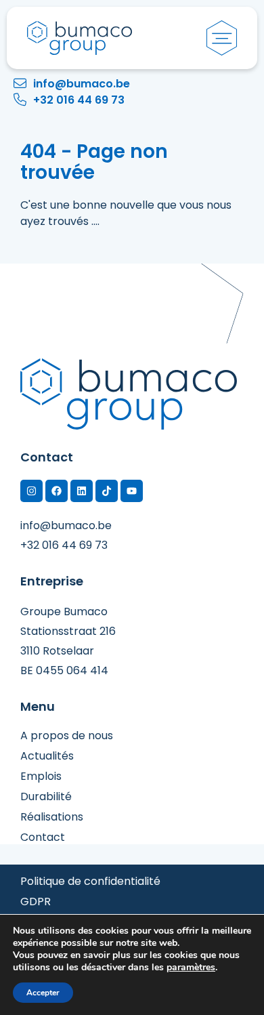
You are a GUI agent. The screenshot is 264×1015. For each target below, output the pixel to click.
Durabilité (46, 797)
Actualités (47, 756)
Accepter (43, 992)
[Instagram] (31, 491)
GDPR (35, 902)
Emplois (41, 776)
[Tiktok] (106, 491)
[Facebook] (56, 491)
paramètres (191, 967)
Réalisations (51, 817)
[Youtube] (131, 491)
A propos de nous (66, 736)
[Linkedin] (81, 491)
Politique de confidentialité (90, 881)
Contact (42, 837)
